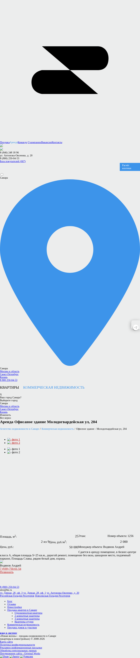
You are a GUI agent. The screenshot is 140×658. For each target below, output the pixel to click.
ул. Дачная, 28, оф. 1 (34, 593)
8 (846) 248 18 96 (9, 152)
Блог (9, 601)
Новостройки (14, 607)
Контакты (57, 142)
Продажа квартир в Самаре (22, 610)
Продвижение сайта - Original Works (20, 653)
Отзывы (11, 604)
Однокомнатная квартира (28, 613)
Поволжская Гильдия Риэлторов (52, 595)
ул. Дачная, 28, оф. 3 (11, 593)
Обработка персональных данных (18, 650)
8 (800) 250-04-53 (9, 158)
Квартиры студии (24, 621)
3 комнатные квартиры (27, 618)
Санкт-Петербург (9, 374)
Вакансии (46, 142)
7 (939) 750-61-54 (10, 570)
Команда (22, 142)
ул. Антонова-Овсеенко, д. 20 (63, 593)
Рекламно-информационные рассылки (21, 647)
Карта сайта (6, 641)
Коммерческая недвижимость (53, 387)
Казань (3, 377)
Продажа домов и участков (22, 627)
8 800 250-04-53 (8, 380)
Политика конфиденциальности (17, 644)
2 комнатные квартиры (27, 616)
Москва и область (9, 371)
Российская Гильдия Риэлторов (17, 595)
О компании (34, 142)
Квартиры (9, 387)
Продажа (5, 142)
